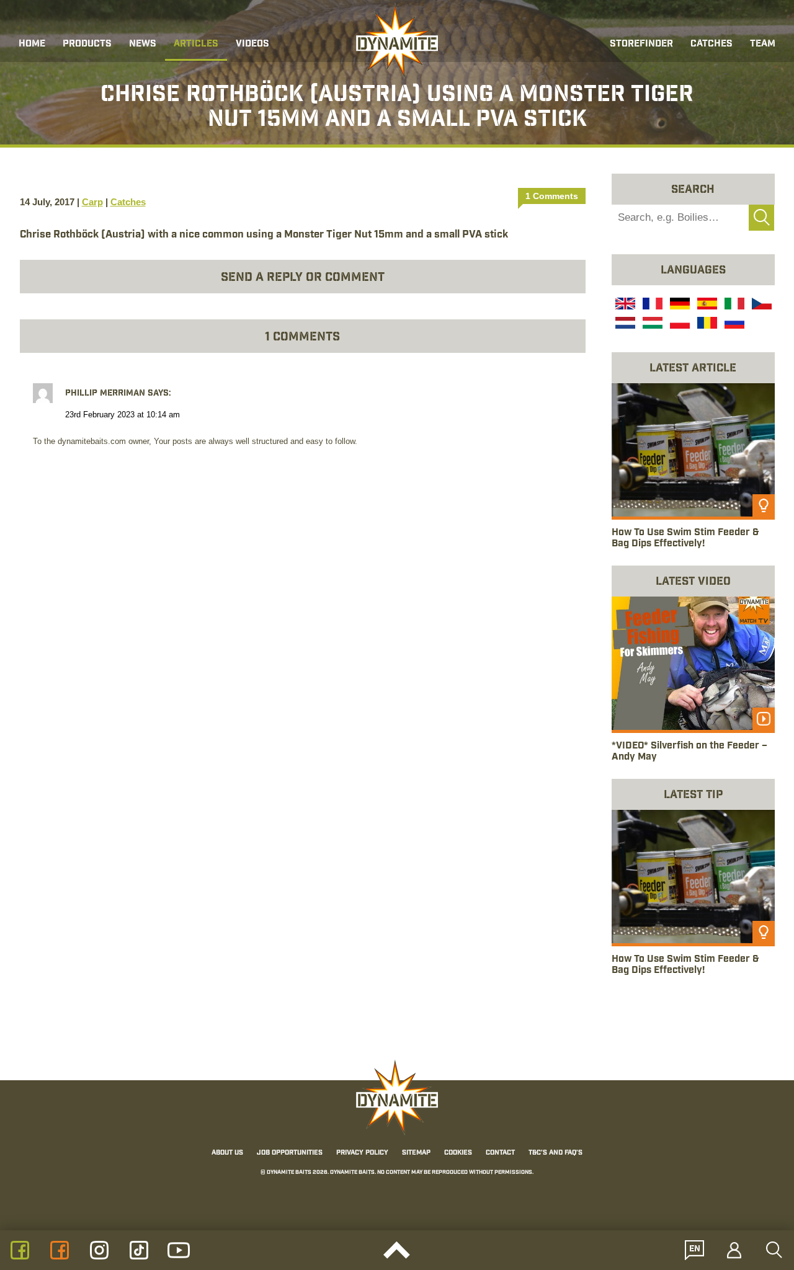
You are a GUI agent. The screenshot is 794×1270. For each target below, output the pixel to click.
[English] (624, 305)
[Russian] (733, 324)
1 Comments (551, 196)
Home (32, 44)
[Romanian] (706, 324)
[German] (678, 305)
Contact (500, 1153)
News (142, 44)
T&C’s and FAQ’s (555, 1153)
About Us (227, 1153)
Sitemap (416, 1153)
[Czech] (760, 305)
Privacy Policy (362, 1153)
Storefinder (641, 44)
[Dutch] (624, 324)
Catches (711, 44)
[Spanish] (706, 305)
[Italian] (733, 305)
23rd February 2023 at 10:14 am (122, 415)
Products (87, 44)
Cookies (458, 1153)
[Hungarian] (651, 324)
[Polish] (678, 324)
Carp (92, 202)
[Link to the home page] (397, 41)
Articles (196, 44)
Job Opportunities (290, 1153)
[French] (651, 305)
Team (762, 44)
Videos (252, 44)
